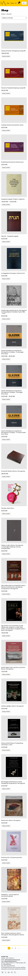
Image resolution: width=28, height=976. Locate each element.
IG (8, 972)
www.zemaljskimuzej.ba (10, 961)
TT (15, 972)
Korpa (12, 3)
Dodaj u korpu (6, 56)
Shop (8, 3)
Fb (2, 972)
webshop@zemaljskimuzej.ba (12, 959)
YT (11, 972)
